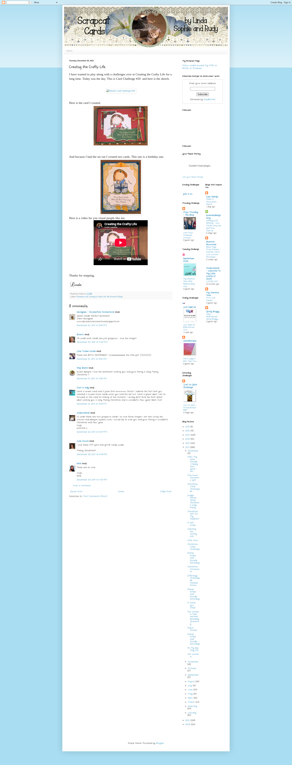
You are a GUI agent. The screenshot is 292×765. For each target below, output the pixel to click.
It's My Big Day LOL (193, 649)
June (190, 689)
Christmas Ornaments (193, 569)
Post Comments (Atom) (95, 496)
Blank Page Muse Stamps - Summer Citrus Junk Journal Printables (213, 252)
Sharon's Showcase (211, 243)
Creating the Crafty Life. (192, 533)
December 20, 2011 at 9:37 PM (92, 325)
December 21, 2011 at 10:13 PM (92, 403)
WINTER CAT (212, 281)
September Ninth (188, 260)
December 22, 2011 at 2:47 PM (92, 431)
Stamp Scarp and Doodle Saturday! (193, 558)
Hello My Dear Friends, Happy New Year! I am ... (192, 464)
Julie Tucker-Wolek (86, 351)
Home (69, 51)
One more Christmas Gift (193, 478)
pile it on (187, 194)
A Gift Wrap (191, 524)
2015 (187, 430)
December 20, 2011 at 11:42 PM (92, 342)
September (193, 674)
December (193, 450)
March (192, 702)
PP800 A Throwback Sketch (211, 202)
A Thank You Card (191, 605)
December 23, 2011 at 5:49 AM (92, 454)
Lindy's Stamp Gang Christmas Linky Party (193, 501)
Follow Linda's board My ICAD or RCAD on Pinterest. (199, 67)
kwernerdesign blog (213, 216)
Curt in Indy (83, 387)
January (192, 712)
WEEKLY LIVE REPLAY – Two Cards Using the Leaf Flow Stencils (213, 225)
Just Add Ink (189, 307)
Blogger (160, 743)
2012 (187, 443)
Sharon (80, 334)
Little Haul (192, 540)
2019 (187, 426)
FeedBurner (209, 99)
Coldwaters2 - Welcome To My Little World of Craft (213, 273)
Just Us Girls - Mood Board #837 (189, 408)
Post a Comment (82, 485)
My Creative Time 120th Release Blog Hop (189, 282)
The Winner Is (193, 655)
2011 (187, 447)
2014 (188, 435)
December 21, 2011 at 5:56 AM (92, 359)
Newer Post (76, 491)
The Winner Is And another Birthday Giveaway (193, 617)
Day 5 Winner (192, 629)
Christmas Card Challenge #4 (193, 488)
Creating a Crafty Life (97, 297)
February (192, 706)
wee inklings (212, 196)
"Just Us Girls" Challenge (190, 386)
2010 (187, 720)
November (193, 661)
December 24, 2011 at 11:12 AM (92, 479)
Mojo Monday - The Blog (190, 213)
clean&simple (189, 340)
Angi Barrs (82, 367)
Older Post (165, 491)
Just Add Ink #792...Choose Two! (189, 327)
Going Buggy (212, 311)
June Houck (83, 441)
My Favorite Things (115, 297)
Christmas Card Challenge (193, 547)
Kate (79, 463)
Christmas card (82, 297)
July (190, 685)
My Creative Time (212, 294)
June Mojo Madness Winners (188, 235)
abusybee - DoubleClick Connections (95, 312)
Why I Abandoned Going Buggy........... (212, 317)
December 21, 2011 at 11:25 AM (92, 378)
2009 (188, 724)
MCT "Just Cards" (210, 299)
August (192, 681)
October (192, 668)
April (190, 697)
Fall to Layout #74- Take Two (189, 360)
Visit (192, 177)
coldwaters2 (83, 412)
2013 (187, 439)
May (190, 693)
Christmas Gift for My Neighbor (193, 515)
